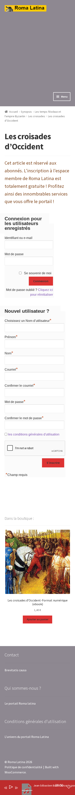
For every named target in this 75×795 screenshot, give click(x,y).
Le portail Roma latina (20, 703)
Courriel (11, 369)
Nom (9, 353)
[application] (34, 788)
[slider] (27, 790)
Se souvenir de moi (37, 273)
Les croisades (36, 116)
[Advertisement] (37, 49)
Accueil (13, 111)
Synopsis (26, 111)
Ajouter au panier (37, 619)
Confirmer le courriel (20, 385)
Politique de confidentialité (23, 767)
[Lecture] (10, 787)
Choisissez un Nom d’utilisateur (28, 320)
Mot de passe (14, 254)
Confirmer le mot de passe (24, 417)
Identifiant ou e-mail (18, 238)
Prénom (11, 336)
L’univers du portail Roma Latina (27, 737)
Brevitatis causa (15, 670)
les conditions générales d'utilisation (33, 434)
